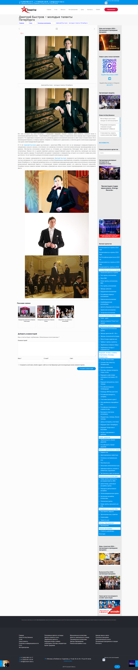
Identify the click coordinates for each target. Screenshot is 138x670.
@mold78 (110, 85)
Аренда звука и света (102, 635)
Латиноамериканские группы (110, 493)
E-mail (46, 358)
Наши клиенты (23, 641)
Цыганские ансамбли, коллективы (107, 497)
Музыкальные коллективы (108, 476)
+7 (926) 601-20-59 (42, 2)
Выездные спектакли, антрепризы (107, 413)
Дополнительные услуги (103, 639)
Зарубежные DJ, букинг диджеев (108, 441)
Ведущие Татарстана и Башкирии (108, 428)
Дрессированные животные (109, 455)
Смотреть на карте (68, 661)
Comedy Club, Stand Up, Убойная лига (108, 363)
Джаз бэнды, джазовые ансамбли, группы (108, 485)
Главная (21, 23)
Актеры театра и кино (107, 359)
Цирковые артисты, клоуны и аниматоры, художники (110, 469)
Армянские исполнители (108, 310)
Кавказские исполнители (108, 299)
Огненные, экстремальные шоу (109, 459)
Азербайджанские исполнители (106, 303)
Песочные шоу (105, 463)
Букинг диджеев (104, 437)
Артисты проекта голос (51, 637)
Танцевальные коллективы (108, 509)
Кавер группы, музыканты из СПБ (109, 505)
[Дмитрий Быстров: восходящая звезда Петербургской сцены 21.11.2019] (4, 663)
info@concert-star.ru (57, 2)
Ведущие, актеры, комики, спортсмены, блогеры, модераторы (108, 355)
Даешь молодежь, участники (110, 422)
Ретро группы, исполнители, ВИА (109, 282)
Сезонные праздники (102, 637)
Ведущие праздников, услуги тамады (109, 383)
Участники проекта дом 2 (109, 399)
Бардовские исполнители (108, 291)
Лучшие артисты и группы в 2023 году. (109, 263)
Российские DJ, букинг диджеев (108, 446)
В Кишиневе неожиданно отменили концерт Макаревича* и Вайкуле (108, 127)
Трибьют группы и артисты (109, 342)
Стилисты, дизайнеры (107, 531)
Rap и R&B (104, 278)
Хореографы (104, 517)
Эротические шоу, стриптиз (109, 514)
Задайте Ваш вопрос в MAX (109, 74)
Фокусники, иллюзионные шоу (110, 465)
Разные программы (105, 528)
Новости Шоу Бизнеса (26, 637)
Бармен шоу (104, 452)
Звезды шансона (106, 289)
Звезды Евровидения (106, 523)
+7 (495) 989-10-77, (27, 2)
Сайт (71, 358)
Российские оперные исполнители (107, 295)
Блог (30, 23)
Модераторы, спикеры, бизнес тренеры (110, 418)
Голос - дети (104, 318)
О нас (20, 639)
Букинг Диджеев (49, 645)
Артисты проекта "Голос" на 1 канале (110, 322)
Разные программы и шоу (78, 643)
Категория (102, 534)
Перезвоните (111, 9)
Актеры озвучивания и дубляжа (107, 433)
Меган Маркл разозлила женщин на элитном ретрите (109, 119)
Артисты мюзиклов (107, 367)
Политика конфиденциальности (29, 643)
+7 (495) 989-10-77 (27, 657)
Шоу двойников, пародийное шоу (109, 403)
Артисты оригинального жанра (109, 450)
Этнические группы (107, 501)
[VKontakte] (106, 3)
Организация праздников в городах (107, 641)
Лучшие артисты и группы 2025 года (109, 253)
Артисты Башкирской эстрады (110, 307)
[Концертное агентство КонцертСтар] (29, 9)
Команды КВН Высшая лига (109, 392)
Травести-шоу (105, 520)
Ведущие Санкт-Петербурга (109, 424)
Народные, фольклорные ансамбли (108, 489)
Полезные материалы (44, 23)
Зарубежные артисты (106, 326)
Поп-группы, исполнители (108, 275)
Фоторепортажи (24, 647)
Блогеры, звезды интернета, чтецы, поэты (109, 371)
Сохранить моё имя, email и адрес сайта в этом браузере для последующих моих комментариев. (52, 365)
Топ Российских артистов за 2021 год (109, 258)
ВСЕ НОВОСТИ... (104, 143)
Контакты (99, 643)
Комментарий (22, 340)
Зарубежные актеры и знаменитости (107, 348)
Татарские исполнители (108, 312)
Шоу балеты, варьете (107, 511)
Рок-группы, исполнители (108, 286)
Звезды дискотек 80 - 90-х (109, 333)
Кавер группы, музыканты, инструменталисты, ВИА (109, 480)
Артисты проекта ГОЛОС (107, 316)
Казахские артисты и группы (109, 272)
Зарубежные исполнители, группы (109, 329)
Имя (20, 358)
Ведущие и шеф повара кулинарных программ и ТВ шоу (109, 377)
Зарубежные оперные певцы (110, 345)
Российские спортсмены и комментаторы (109, 408)
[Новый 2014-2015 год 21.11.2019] (133, 663)
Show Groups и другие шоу (109, 339)
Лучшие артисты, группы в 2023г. (109, 267)
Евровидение (105, 525)
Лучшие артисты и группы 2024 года (109, 248)
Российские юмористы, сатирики (108, 395)
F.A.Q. (20, 645)
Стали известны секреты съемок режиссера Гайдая (108, 134)
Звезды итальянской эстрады (110, 336)
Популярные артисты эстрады (109, 270)
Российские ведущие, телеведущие (107, 388)
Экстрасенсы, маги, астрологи (110, 473)
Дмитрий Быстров (30, 145)
